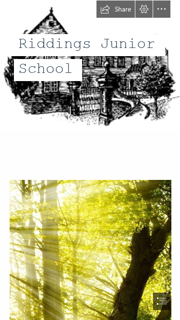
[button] (115, 9)
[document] (90, 160)
